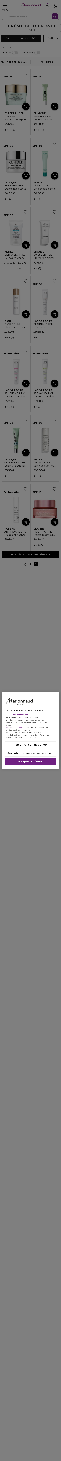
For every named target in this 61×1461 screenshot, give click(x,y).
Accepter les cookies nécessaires (30, 753)
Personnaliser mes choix (30, 744)
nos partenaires (20, 715)
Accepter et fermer (30, 761)
